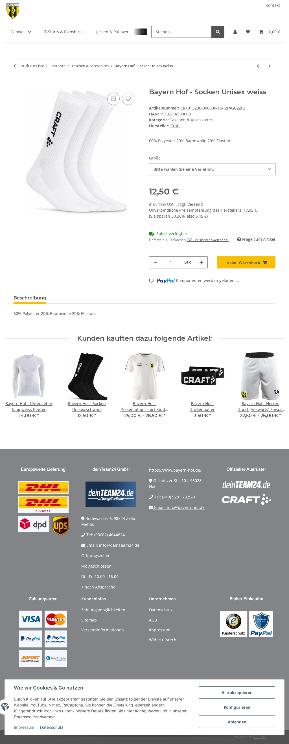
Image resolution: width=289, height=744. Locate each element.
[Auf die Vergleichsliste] (113, 99)
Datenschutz (52, 727)
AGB (153, 620)
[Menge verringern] (155, 262)
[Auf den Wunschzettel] (128, 99)
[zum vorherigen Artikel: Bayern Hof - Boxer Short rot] (258, 66)
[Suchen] (217, 32)
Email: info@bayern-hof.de (179, 507)
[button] (235, 31)
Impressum (24, 727)
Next (275, 389)
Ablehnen (237, 721)
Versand (195, 204)
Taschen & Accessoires (191, 119)
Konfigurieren (237, 707)
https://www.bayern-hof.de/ (175, 470)
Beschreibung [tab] (30, 298)
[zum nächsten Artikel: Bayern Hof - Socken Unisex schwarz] (269, 66)
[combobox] (212, 169)
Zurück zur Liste (30, 65)
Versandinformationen (102, 630)
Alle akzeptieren (237, 692)
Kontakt (273, 5)
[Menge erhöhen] (201, 262)
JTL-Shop (259, 736)
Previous (14, 389)
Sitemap (89, 620)
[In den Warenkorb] (18, 85)
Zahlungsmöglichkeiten (103, 609)
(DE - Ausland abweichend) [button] (208, 239)
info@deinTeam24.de (119, 545)
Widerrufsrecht (163, 639)
